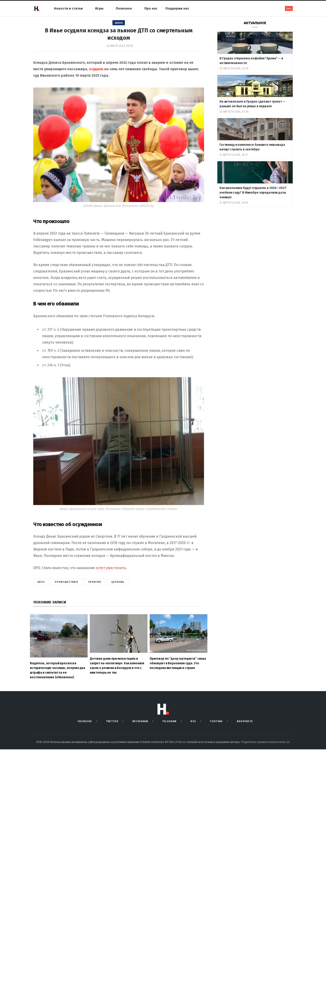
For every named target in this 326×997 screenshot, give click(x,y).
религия (94, 582)
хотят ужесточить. (111, 568)
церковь (117, 582)
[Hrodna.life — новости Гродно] (36, 8)
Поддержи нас (177, 8)
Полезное (124, 8)
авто (41, 582)
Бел (289, 8)
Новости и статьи (68, 8)
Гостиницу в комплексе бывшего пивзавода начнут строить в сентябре (252, 147)
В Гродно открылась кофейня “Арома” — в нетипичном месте (251, 60)
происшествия (66, 582)
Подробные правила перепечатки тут (265, 742)
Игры (99, 8)
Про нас (150, 8)
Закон (119, 22)
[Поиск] (275, 8)
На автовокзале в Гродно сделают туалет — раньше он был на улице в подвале (252, 104)
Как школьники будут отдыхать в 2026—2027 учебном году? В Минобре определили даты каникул (253, 192)
